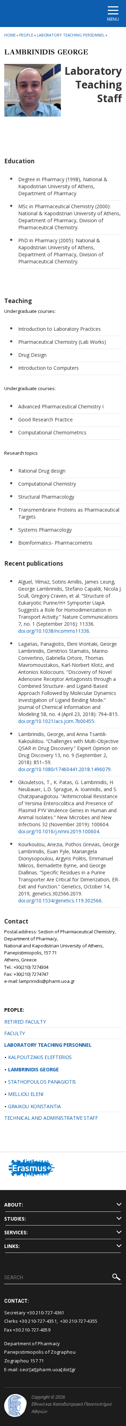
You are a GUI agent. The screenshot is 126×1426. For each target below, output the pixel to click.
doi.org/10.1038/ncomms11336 (53, 630)
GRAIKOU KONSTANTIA (34, 1106)
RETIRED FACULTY (25, 1021)
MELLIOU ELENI (25, 1094)
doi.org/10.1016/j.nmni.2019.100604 (58, 831)
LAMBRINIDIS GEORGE (33, 1069)
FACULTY (14, 1033)
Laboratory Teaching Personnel (71, 35)
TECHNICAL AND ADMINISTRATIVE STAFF (51, 1118)
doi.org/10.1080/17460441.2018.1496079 (64, 769)
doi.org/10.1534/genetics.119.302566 (60, 900)
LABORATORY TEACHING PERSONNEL (47, 1044)
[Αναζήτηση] (116, 1278)
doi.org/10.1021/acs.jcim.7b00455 (56, 721)
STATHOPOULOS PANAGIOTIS (42, 1081)
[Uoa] (15, 1405)
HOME (10, 35)
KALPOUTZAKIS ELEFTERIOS (40, 1057)
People (26, 35)
